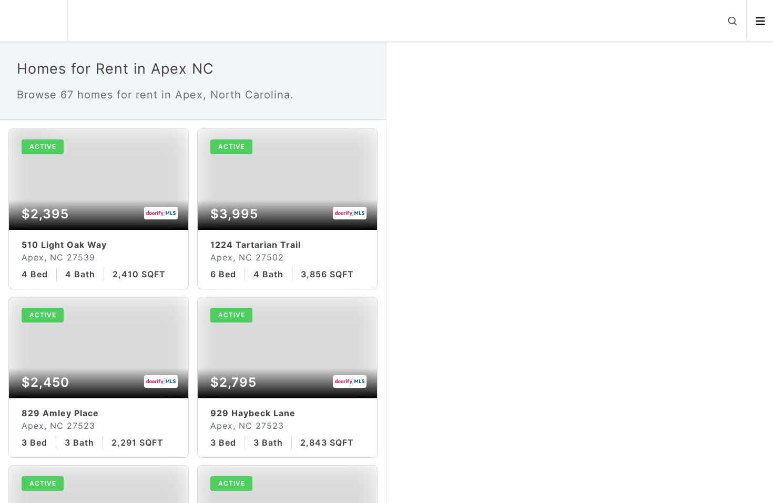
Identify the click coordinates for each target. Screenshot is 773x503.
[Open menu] (760, 21)
